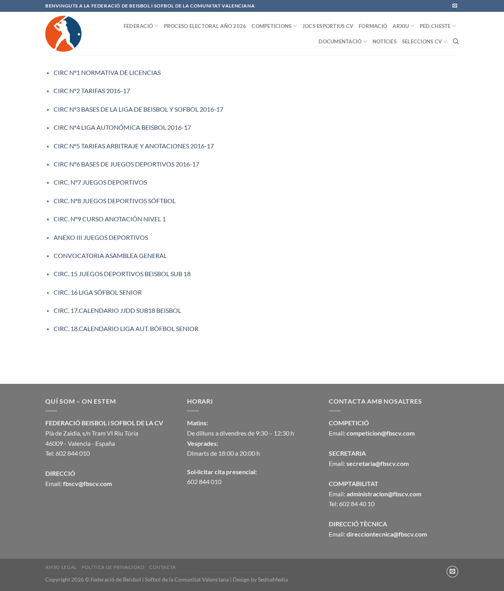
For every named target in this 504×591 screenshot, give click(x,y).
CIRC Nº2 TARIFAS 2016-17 (92, 90)
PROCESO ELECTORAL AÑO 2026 (205, 26)
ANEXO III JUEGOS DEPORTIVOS (101, 237)
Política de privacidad (113, 567)
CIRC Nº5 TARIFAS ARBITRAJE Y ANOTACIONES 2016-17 (134, 146)
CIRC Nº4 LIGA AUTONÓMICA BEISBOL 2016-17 (122, 127)
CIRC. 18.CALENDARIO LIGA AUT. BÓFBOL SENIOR (126, 328)
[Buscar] (456, 41)
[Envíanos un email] (454, 6)
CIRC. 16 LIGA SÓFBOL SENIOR (98, 292)
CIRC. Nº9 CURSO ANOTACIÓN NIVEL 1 (110, 219)
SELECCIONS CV (422, 41)
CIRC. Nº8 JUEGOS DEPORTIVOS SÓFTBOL (115, 200)
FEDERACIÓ (138, 26)
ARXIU (401, 26)
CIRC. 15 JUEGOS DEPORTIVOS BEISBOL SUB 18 (122, 273)
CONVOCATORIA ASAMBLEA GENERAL (110, 255)
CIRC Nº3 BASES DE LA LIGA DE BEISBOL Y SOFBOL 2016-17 (138, 109)
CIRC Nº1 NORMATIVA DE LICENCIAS (107, 72)
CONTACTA (162, 567)
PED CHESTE (435, 26)
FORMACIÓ (373, 26)
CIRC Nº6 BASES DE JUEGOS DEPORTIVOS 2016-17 (126, 164)
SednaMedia (273, 579)
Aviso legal (61, 567)
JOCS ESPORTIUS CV (327, 26)
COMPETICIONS (271, 26)
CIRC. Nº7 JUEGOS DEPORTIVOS (100, 182)
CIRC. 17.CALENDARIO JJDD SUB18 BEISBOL (117, 310)
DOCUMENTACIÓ (340, 41)
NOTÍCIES (384, 41)
